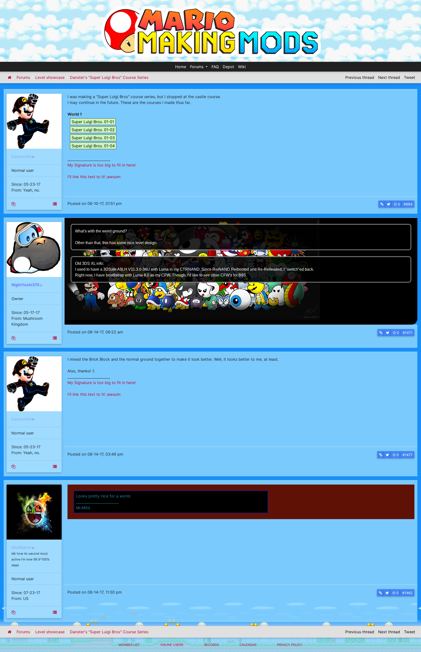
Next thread (389, 77)
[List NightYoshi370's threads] (55, 338)
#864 (408, 204)
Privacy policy (289, 645)
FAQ (215, 66)
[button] (381, 204)
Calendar (247, 645)
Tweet (409, 77)
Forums (197, 66)
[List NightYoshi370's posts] (13, 338)
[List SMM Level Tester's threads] (55, 612)
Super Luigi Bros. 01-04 (93, 145)
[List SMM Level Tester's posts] (13, 612)
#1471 (407, 333)
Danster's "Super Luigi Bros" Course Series (109, 77)
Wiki (242, 66)
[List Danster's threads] (55, 204)
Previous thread (359, 77)
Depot (228, 66)
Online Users (171, 645)
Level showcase (50, 77)
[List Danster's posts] (13, 204)
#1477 (407, 455)
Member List (129, 645)
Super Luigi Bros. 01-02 (93, 129)
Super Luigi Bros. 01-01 (93, 121)
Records (211, 645)
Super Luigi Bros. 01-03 (93, 137)
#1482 (407, 593)
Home (180, 66)
